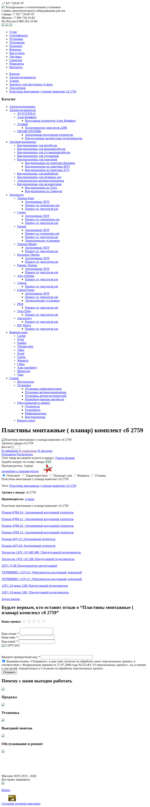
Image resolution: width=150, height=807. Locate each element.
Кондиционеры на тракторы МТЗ (47, 166)
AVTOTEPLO (26, 113)
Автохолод (16, 194)
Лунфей (22, 124)
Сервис (14, 378)
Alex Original (25, 275)
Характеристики (37, 475)
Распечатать (25, 454)
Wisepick (23, 360)
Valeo (20, 350)
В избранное (10, 450)
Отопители (32, 406)
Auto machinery (27, 367)
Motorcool (23, 371)
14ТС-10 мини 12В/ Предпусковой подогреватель (35, 585)
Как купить (17, 53)
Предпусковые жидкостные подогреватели (53, 138)
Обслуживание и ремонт (33, 402)
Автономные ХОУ (37, 201)
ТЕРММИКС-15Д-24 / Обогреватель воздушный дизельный (42, 572)
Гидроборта (32, 410)
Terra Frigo (24, 311)
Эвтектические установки (42, 240)
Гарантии (15, 60)
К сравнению (28, 450)
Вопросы (15, 49)
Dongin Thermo (27, 265)
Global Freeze (26, 290)
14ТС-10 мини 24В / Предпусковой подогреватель (35, 592)
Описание (13, 475)
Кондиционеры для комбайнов (37, 173)
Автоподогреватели (22, 77)
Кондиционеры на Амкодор (43, 191)
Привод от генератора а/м (42, 205)
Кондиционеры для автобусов (37, 145)
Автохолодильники (22, 106)
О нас (13, 32)
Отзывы (100, 475)
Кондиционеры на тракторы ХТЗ (47, 170)
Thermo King (25, 198)
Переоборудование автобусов (44, 399)
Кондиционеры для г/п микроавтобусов (43, 152)
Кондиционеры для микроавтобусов (41, 149)
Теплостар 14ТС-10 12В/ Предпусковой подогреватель (38, 559)
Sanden (21, 343)
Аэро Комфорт (27, 117)
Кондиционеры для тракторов (37, 159)
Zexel (20, 353)
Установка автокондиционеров (45, 392)
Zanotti (21, 226)
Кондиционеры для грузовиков (38, 156)
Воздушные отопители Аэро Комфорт (50, 120)
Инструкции (25, 381)
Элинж (22, 283)
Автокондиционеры (22, 141)
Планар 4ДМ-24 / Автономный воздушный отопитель (38, 525)
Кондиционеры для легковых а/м (39, 177)
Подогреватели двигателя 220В (46, 127)
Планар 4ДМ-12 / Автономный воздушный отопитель (38, 532)
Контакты (15, 67)
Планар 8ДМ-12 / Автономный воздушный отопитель (38, 519)
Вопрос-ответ (26, 420)
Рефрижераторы (35, 413)
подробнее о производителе (20, 471)
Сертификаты (18, 35)
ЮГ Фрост (24, 325)
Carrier (21, 212)
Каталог (14, 73)
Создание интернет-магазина (21, 803)
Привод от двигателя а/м (41, 208)
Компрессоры (18, 332)
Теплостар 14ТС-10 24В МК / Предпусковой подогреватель (41, 552)
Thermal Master (27, 244)
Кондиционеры (35, 417)
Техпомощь (17, 42)
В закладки (45, 450)
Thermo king (25, 346)
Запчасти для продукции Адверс (31, 84)
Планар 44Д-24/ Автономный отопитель (28, 545)
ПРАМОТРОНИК (29, 131)
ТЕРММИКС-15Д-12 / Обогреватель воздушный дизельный (42, 579)
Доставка (15, 56)
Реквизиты (16, 63)
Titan (20, 374)
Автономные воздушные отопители (49, 134)
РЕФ (20, 304)
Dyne (20, 339)
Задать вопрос (11, 599)
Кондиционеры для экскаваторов (39, 184)
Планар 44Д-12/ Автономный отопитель (28, 539)
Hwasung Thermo (28, 254)
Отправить (9, 454)
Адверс (14, 81)
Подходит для (62, 475)
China (21, 364)
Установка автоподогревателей (45, 395)
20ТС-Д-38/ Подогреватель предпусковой (29, 565)
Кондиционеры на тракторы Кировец (50, 163)
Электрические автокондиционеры (40, 180)
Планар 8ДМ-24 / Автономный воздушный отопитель (38, 512)
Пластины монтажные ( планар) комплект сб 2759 (42, 91)
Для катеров (17, 88)
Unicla (21, 357)
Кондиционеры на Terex (41, 187)
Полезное (15, 46)
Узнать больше (65, 458)
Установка (16, 39)
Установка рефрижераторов (43, 388)
